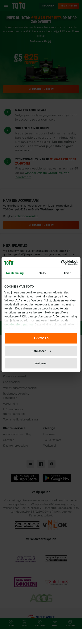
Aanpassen (38, 350)
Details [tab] (41, 273)
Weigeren (41, 363)
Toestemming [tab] (15, 273)
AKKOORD (41, 338)
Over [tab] (67, 273)
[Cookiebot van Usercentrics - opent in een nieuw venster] (61, 262)
